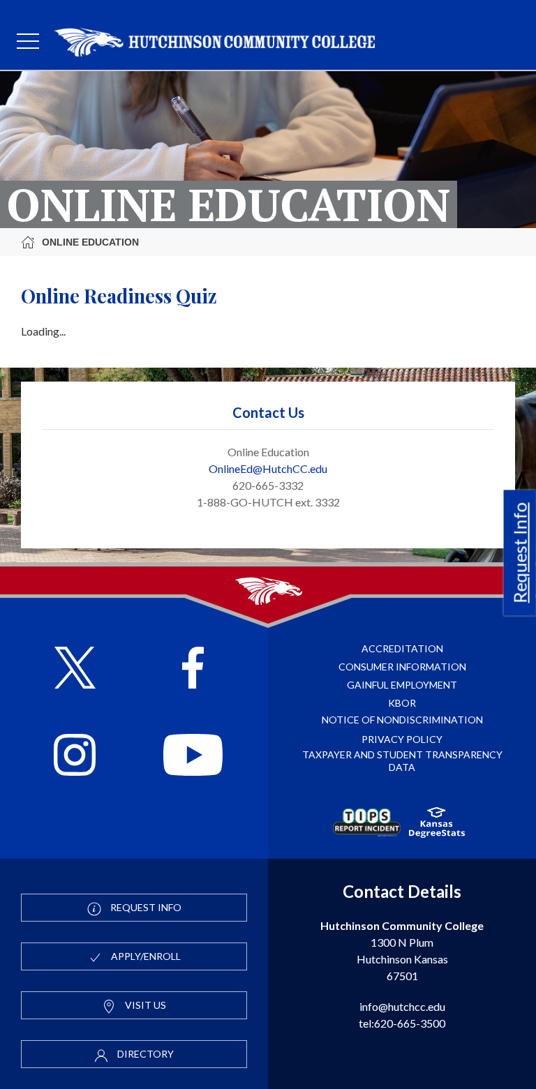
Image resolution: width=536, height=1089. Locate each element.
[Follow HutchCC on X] (75, 669)
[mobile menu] (28, 42)
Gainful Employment (402, 685)
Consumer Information (402, 667)
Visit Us (144, 1005)
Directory (144, 1054)
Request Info (519, 552)
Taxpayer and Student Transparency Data (402, 761)
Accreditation (402, 648)
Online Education (90, 242)
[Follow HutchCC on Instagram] (75, 756)
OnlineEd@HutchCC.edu (268, 468)
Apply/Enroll (145, 956)
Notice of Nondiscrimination (402, 720)
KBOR (402, 703)
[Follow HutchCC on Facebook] (193, 669)
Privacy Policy (402, 739)
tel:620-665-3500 (402, 1023)
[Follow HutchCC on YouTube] (193, 756)
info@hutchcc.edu (402, 1006)
